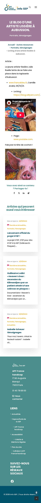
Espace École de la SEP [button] (19, 420)
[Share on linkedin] (23, 193)
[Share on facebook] (14, 193)
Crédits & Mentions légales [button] (18, 440)
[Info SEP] (16, 7)
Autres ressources (25, 45)
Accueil (11, 45)
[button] (36, 7)
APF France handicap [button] (19, 428)
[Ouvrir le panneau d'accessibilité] (36, 492)
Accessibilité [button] (17, 434)
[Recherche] (29, 7)
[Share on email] (28, 193)
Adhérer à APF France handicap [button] (18, 452)
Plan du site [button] (17, 447)
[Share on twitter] (19, 193)
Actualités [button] (16, 414)
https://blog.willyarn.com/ (27, 95)
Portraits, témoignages (21, 48)
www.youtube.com (23, 139)
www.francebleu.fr (18, 82)
